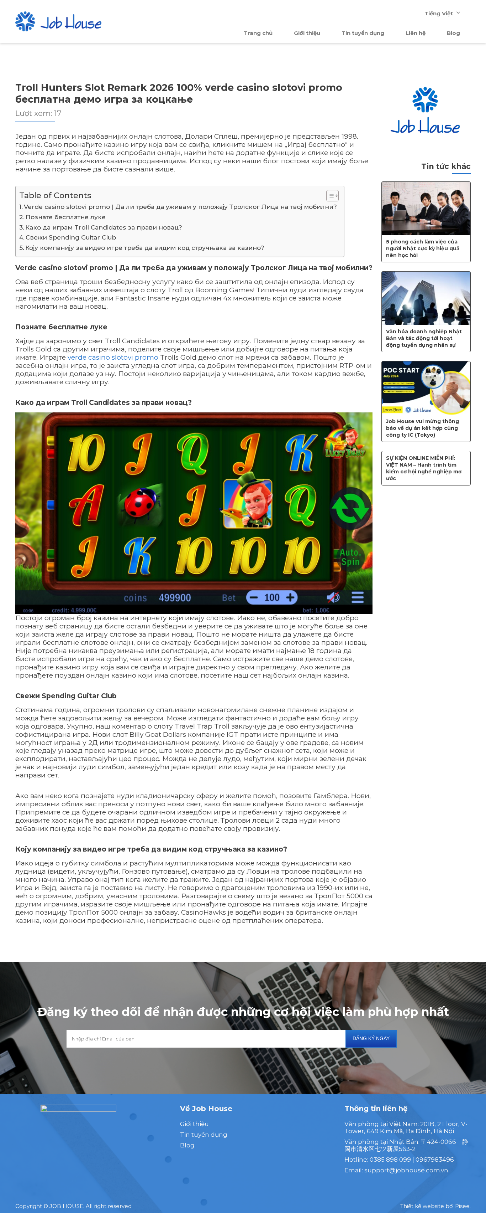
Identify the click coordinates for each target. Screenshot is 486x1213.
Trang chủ (258, 33)
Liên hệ (416, 33)
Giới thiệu (307, 33)
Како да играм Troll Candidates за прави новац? (103, 227)
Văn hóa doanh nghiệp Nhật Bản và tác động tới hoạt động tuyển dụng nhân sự (424, 338)
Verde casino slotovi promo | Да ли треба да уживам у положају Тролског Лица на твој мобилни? (180, 206)
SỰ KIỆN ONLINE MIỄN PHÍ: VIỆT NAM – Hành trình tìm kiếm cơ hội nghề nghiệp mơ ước (423, 468)
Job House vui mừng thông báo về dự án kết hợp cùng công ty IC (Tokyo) (422, 428)
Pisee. (463, 1206)
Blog (453, 33)
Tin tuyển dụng (363, 33)
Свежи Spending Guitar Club (71, 237)
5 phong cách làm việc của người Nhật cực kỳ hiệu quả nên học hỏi (423, 248)
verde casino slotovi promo (113, 357)
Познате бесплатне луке (66, 217)
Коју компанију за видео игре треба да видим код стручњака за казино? (144, 247)
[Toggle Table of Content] (329, 196)
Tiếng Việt (438, 13)
